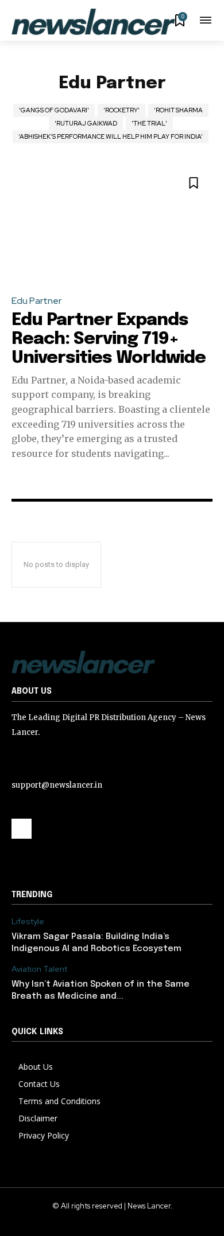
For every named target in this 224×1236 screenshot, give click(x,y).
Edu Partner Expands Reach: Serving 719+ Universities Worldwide (108, 339)
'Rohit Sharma (178, 110)
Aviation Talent (39, 969)
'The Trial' (149, 123)
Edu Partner (36, 301)
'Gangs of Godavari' (54, 110)
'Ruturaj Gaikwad (86, 123)
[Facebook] (21, 829)
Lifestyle (27, 921)
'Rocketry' (121, 110)
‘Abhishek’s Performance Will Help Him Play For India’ (110, 136)
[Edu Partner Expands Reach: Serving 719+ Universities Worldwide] (112, 224)
